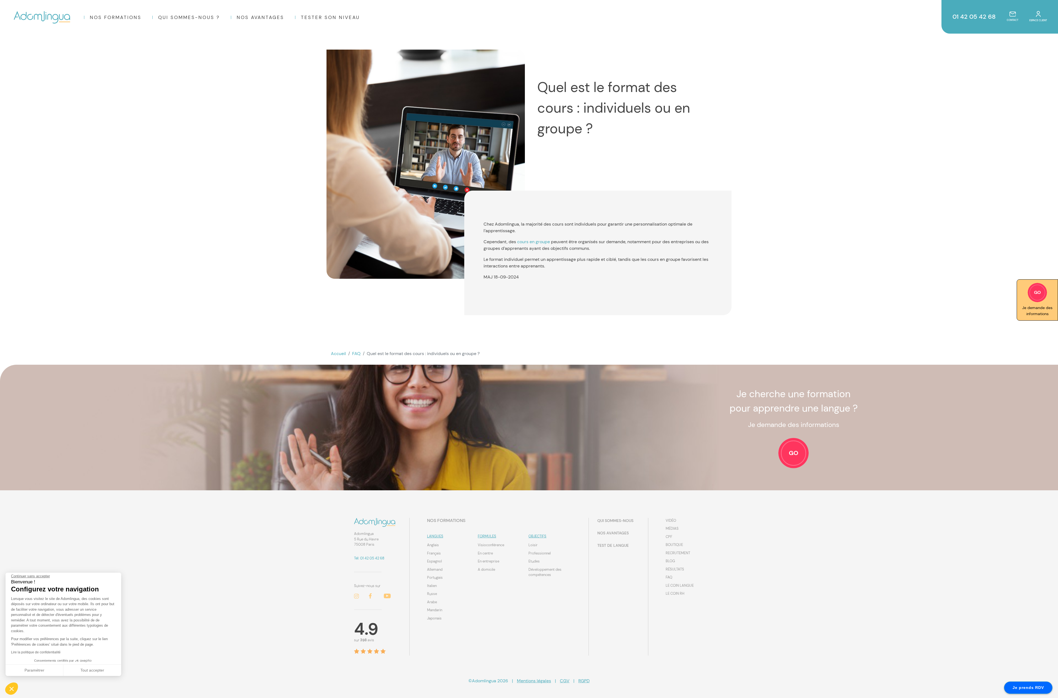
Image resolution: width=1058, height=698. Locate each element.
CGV (565, 681)
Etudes (534, 561)
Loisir (533, 545)
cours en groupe (533, 242)
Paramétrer (34, 670)
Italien (432, 585)
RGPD (584, 681)
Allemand (434, 569)
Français (434, 553)
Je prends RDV (1028, 687)
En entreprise (488, 561)
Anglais (433, 545)
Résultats (675, 569)
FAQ (356, 353)
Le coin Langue (680, 585)
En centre (485, 553)
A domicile (486, 569)
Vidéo (671, 520)
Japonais (434, 618)
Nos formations (115, 17)
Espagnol (434, 561)
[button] (11, 688)
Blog (670, 561)
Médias (672, 528)
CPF (669, 536)
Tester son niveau (330, 17)
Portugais (435, 577)
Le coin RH (675, 593)
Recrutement (678, 553)
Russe (432, 593)
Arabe (432, 602)
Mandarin (434, 610)
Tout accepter (92, 670)
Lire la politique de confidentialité (36, 652)
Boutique (674, 544)
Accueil (338, 353)
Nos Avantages (260, 17)
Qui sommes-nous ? (189, 17)
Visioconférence (491, 545)
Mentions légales (534, 681)
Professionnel (539, 553)
